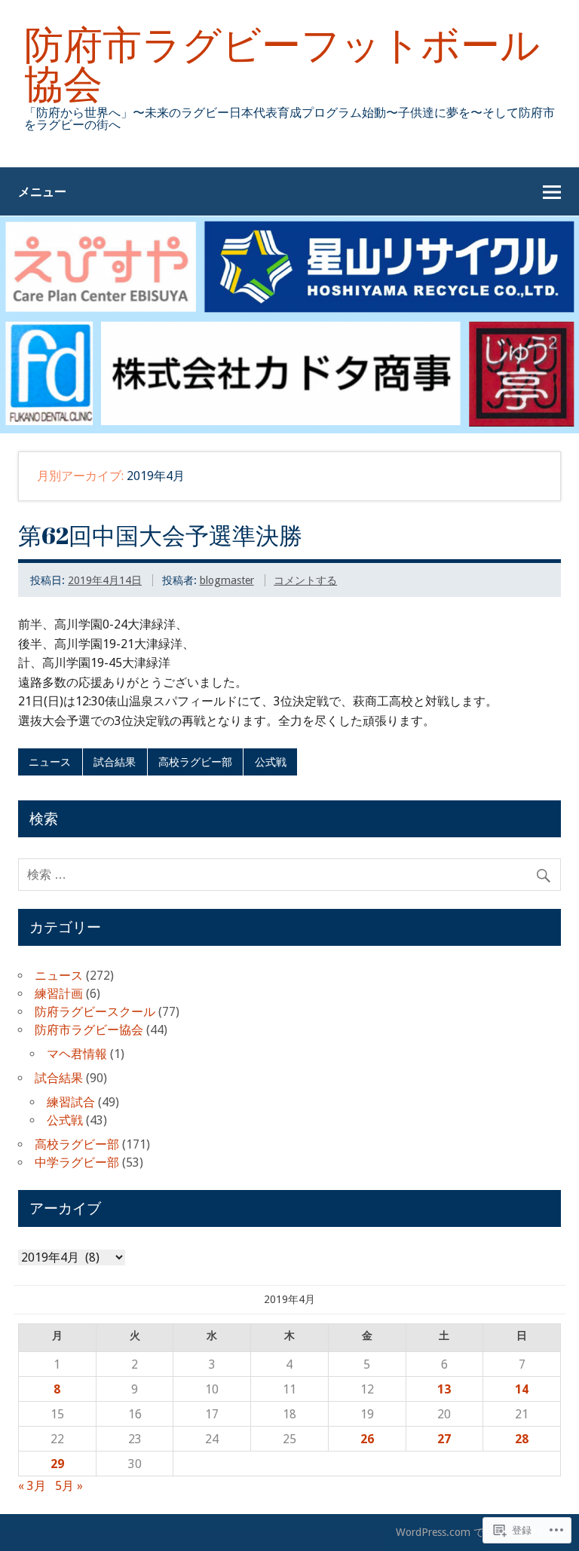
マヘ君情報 (77, 1054)
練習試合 (71, 1102)
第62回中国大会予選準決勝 (160, 535)
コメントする (305, 580)
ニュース (50, 762)
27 (444, 1439)
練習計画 (59, 994)
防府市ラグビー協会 (89, 1030)
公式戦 (270, 762)
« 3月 (32, 1486)
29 (57, 1464)
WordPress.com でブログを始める (477, 1532)
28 (521, 1439)
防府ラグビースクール (95, 1012)
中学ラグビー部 (77, 1162)
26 (367, 1439)
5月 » (69, 1486)
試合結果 (114, 762)
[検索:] (289, 874)
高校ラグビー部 (195, 762)
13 (444, 1389)
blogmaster (227, 580)
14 (521, 1389)
